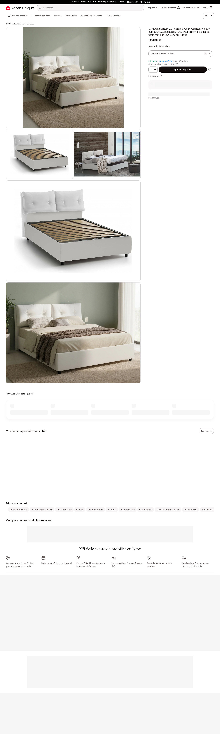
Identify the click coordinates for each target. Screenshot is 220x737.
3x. (158, 76)
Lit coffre (33, 24)
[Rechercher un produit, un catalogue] (40, 8)
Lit (28, 24)
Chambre (13, 24)
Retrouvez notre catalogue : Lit (19, 394)
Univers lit (21, 24)
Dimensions (164, 46)
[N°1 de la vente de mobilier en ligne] (20, 7)
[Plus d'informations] (177, 64)
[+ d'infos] (161, 76)
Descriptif (152, 46)
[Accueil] (7, 24)
